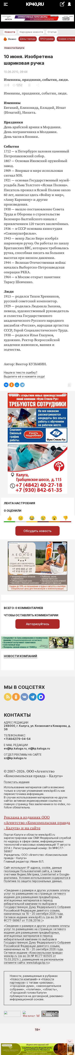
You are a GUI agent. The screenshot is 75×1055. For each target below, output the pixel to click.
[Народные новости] (62, 4)
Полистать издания (16, 782)
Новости (10, 32)
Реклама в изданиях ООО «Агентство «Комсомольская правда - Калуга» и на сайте (37, 823)
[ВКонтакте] (6, 385)
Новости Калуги (14, 47)
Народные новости (31, 32)
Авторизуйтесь (37, 624)
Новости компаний (20, 656)
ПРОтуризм (46, 38)
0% (9, 518)
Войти (69, 4)
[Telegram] (22, 385)
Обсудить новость (37, 531)
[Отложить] (29, 85)
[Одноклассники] (11, 385)
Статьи (52, 32)
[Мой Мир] (17, 385)
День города (27, 38)
